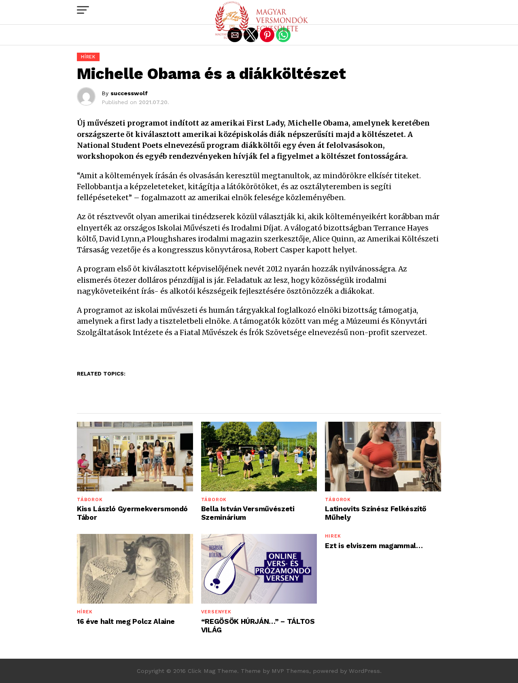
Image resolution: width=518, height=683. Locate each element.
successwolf (129, 93)
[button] (83, 10)
